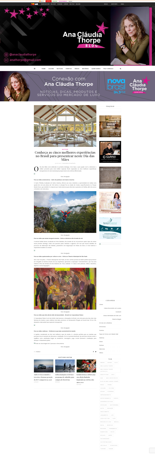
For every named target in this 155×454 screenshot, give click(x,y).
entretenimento (105, 398)
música (116, 421)
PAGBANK (59, 4)
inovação (110, 408)
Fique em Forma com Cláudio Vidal (108, 334)
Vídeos (77, 68)
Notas (101, 341)
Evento (116, 398)
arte (112, 374)
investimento (104, 411)
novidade (103, 428)
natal (102, 425)
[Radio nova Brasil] (77, 101)
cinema (109, 384)
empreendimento (105, 394)
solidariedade (104, 438)
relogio (102, 435)
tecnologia (113, 445)
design (102, 391)
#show (110, 362)
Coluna (51, 68)
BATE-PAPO (114, 4)
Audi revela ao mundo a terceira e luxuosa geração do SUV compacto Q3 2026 (43, 377)
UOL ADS (78, 4)
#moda (102, 362)
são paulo (103, 445)
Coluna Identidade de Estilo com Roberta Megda (112, 317)
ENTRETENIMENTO (63, 1)
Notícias (60, 68)
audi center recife (112, 378)
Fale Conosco (108, 68)
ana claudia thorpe (106, 366)
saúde (110, 435)
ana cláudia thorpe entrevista (106, 370)
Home (44, 68)
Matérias (85, 68)
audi (101, 378)
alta (116, 362)
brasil (102, 384)
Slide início (102, 349)
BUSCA (106, 4)
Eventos (69, 68)
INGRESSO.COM (45, 4)
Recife (112, 431)
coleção (103, 388)
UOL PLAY (72, 4)
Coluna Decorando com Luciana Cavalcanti (112, 310)
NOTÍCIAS (48, 1)
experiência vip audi (106, 401)
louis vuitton (105, 418)
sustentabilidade (106, 442)
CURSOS (66, 4)
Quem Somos (96, 68)
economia (111, 391)
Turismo (103, 448)
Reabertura (104, 431)
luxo (114, 418)
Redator (38, 351)
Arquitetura (104, 374)
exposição (103, 405)
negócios (110, 425)
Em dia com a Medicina (105, 323)
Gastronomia (114, 405)
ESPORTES (54, 1)
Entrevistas (102, 326)
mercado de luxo (105, 421)
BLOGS (70, 1)
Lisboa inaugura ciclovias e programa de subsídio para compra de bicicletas (64, 377)
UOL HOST (53, 4)
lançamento (104, 415)
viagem (111, 448)
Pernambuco (113, 428)
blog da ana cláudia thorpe (109, 381)
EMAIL (122, 4)
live (112, 415)
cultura (111, 388)
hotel (102, 408)
